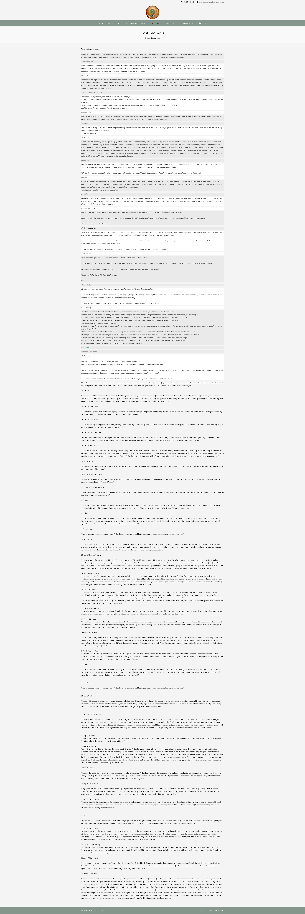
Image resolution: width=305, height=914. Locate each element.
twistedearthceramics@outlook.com (211, 2)
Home (147, 38)
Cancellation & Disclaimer (215, 910)
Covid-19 (200, 910)
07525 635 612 (189, 2)
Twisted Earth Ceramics (91, 910)
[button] (200, 23)
